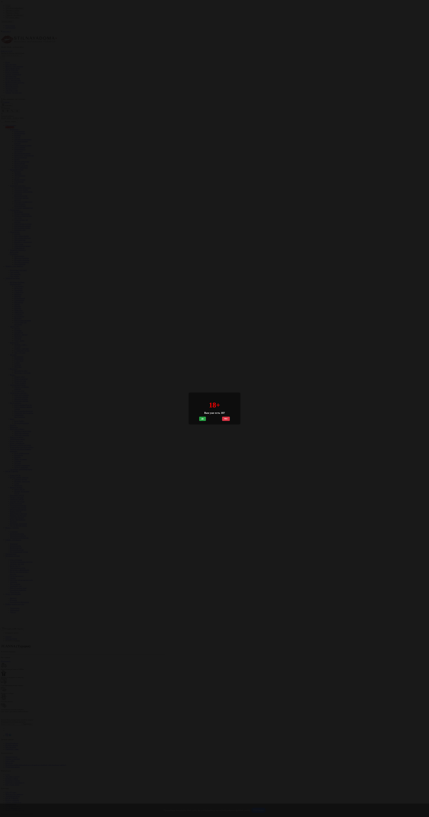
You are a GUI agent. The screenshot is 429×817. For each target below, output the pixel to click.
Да (202, 419)
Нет (226, 419)
